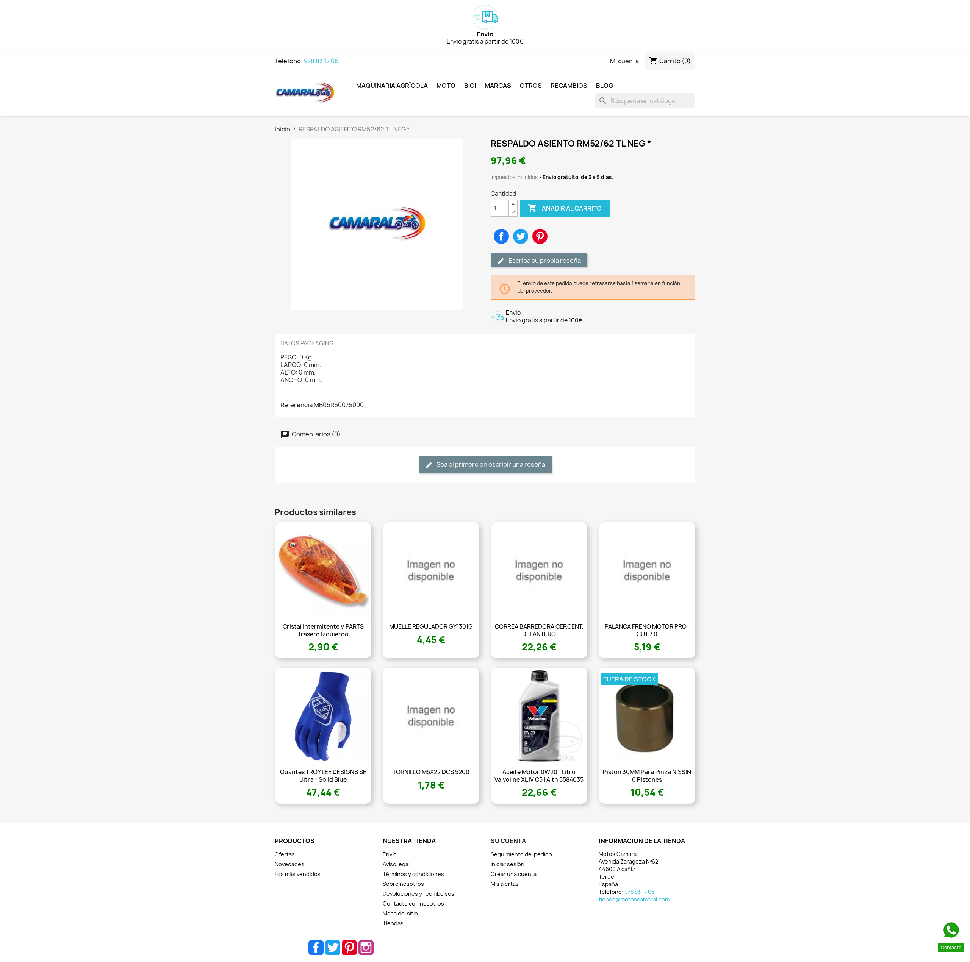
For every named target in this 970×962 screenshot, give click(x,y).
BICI (470, 85)
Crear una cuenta (514, 874)
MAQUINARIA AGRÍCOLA (392, 85)
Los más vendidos (298, 874)
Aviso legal (396, 864)
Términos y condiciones (413, 874)
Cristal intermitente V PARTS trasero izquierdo (323, 630)
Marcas (498, 85)
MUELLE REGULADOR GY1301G (431, 627)
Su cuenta (508, 841)
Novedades (289, 864)
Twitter (332, 947)
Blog (604, 85)
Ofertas (285, 854)
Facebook (316, 947)
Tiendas (393, 923)
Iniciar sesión (507, 864)
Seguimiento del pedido (521, 854)
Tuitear (520, 236)
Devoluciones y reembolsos (418, 893)
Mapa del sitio (400, 913)
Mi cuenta (624, 61)
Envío (390, 854)
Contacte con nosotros (413, 903)
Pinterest (540, 236)
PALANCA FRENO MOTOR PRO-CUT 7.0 (647, 630)
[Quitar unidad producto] (513, 212)
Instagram (366, 947)
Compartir (501, 236)
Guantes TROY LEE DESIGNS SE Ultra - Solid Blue (323, 776)
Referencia (296, 405)
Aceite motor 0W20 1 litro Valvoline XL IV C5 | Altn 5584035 (539, 776)
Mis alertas (505, 883)
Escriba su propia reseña (544, 260)
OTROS (531, 85)
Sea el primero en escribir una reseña (490, 464)
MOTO (445, 85)
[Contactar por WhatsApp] (951, 930)
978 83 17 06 (321, 61)
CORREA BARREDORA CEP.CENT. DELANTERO (539, 630)
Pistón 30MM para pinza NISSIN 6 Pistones (647, 776)
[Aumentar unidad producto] (513, 204)
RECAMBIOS (569, 85)
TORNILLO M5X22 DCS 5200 (431, 772)
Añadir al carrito (565, 207)
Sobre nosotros (403, 883)
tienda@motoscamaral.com (634, 899)
